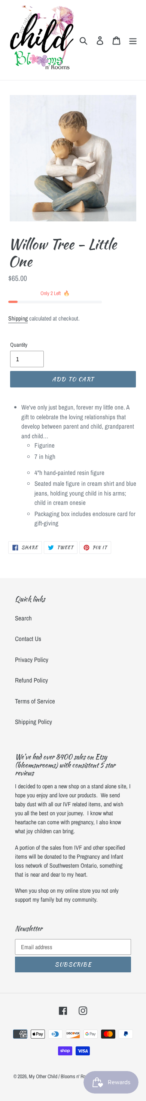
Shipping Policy (33, 721)
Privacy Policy (31, 659)
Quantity (18, 345)
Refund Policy (31, 680)
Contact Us (28, 638)
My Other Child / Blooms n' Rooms (61, 1076)
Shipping (18, 318)
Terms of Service (35, 701)
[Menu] (133, 40)
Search (23, 618)
